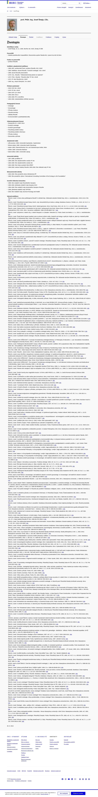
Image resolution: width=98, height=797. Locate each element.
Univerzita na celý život (12, 749)
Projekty (57, 37)
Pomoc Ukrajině (61, 7)
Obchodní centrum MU (38, 770)
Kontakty (52, 739)
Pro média (66, 744)
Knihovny (52, 746)
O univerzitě (41, 736)
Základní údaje (13, 37)
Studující (70, 7)
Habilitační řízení (25, 757)
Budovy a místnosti (54, 748)
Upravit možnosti (44, 794)
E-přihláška (9, 751)
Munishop (47, 770)
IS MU (19, 770)
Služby (37, 748)
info (9, 200)
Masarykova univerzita (16, 779)
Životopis (23, 37)
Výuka (64, 37)
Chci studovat (13, 736)
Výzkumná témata (25, 746)
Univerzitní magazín (11, 770)
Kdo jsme (38, 739)
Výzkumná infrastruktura (26, 748)
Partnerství (38, 746)
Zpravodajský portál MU (69, 742)
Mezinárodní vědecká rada (27, 750)
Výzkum (24, 736)
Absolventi (88, 7)
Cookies (29, 780)
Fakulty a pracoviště (54, 742)
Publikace (48, 37)
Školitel (31, 37)
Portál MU (29, 770)
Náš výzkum (24, 739)
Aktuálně (67, 736)
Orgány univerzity (54, 744)
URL (9, 501)
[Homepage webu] (15, 2)
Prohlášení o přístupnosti (20, 780)
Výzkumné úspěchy (25, 744)
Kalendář (66, 739)
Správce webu (10, 780)
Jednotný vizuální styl (56, 770)
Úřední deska (39, 742)
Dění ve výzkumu (25, 742)
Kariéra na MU (39, 744)
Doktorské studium (11, 747)
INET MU (24, 770)
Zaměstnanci (79, 7)
